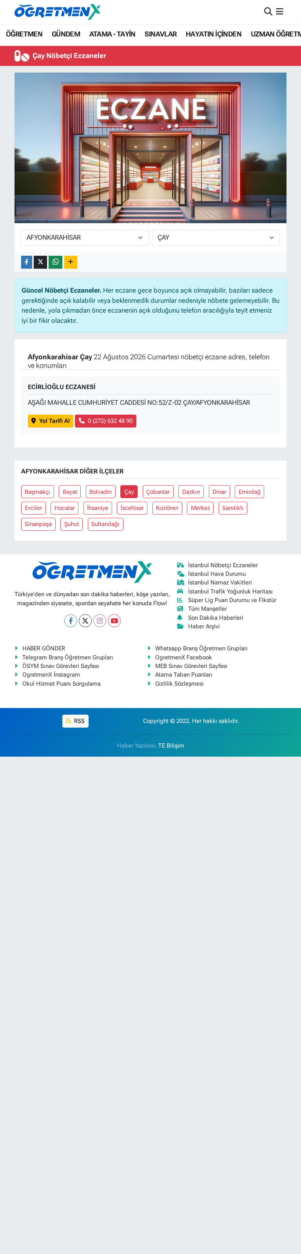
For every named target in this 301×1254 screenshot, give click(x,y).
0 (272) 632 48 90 (110, 420)
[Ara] (268, 12)
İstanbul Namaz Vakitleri (220, 582)
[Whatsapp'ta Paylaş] (55, 262)
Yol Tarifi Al (54, 420)
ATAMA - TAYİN (112, 34)
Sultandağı (105, 524)
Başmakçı (37, 491)
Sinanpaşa (38, 524)
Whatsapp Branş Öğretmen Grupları (201, 648)
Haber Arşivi (204, 626)
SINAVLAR (160, 34)
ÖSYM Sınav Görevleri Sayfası (60, 666)
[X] (85, 620)
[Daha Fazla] (70, 262)
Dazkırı (191, 491)
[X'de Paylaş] (40, 262)
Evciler (33, 507)
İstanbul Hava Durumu (217, 573)
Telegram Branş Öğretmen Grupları (67, 657)
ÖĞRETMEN (24, 34)
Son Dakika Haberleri (215, 617)
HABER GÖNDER (43, 648)
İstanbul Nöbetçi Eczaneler (223, 565)
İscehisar (132, 507)
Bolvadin (100, 491)
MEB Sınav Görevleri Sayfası (191, 666)
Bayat (70, 491)
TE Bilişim (171, 745)
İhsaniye (97, 507)
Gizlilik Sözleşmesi (179, 683)
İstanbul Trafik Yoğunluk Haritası (230, 591)
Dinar (219, 491)
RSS (79, 720)
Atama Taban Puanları (183, 674)
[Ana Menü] (279, 12)
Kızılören (167, 507)
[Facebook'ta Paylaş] (26, 262)
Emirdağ (250, 491)
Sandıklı (232, 507)
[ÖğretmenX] (58, 12)
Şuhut (71, 524)
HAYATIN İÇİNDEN (213, 34)
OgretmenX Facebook (183, 657)
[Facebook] (70, 620)
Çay (129, 491)
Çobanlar (158, 491)
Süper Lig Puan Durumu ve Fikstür (232, 600)
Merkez (200, 507)
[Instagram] (99, 620)
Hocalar (64, 507)
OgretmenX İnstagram (51, 674)
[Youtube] (114, 620)
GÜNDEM (66, 34)
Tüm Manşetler (207, 608)
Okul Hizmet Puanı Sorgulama (61, 683)
